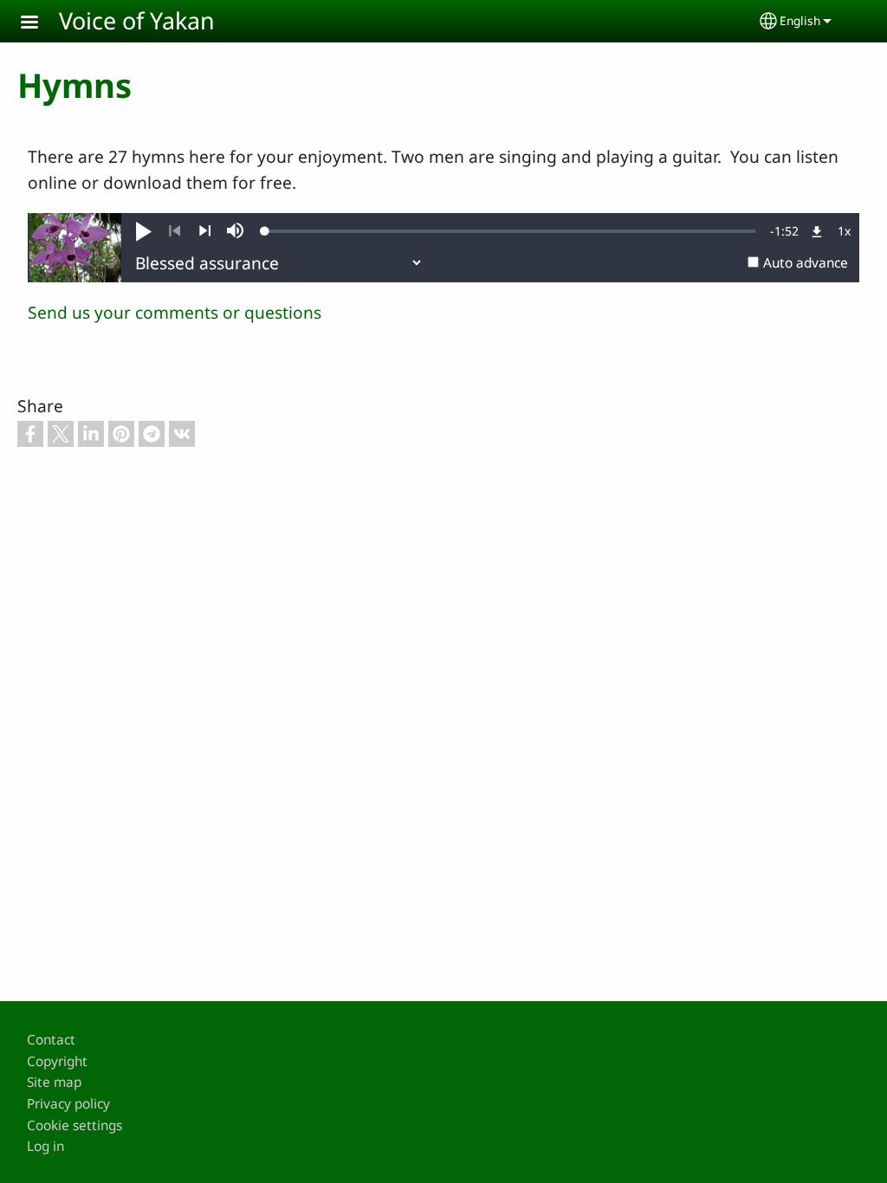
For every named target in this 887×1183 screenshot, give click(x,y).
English (800, 20)
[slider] (510, 231)
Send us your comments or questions (174, 312)
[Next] (205, 231)
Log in (45, 1146)
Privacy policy (68, 1104)
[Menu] (40, 24)
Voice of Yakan (137, 20)
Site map (54, 1082)
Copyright (57, 1061)
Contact (51, 1040)
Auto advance (805, 263)
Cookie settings (74, 1125)
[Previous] (174, 231)
